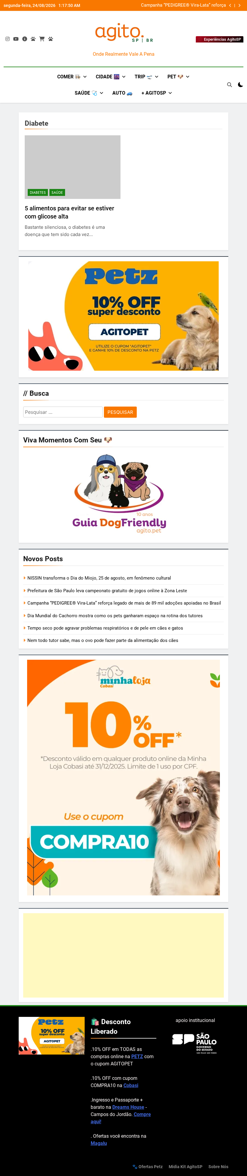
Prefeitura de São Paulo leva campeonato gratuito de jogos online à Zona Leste (107, 590)
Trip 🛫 (143, 77)
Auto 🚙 (122, 93)
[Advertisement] (123, 955)
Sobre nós (218, 1166)
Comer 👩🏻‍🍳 (69, 77)
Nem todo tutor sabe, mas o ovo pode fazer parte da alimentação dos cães (102, 640)
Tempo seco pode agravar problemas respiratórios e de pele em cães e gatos (105, 628)
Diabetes (38, 192)
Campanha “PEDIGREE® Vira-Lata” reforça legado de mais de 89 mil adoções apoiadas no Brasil (156, 5)
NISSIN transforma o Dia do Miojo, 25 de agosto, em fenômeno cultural (99, 578)
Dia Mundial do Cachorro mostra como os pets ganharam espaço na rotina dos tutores (115, 615)
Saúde (57, 192)
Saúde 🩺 (86, 93)
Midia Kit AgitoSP (185, 1166)
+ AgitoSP (154, 93)
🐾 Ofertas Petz (147, 1166)
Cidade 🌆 (108, 77)
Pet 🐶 (175, 77)
